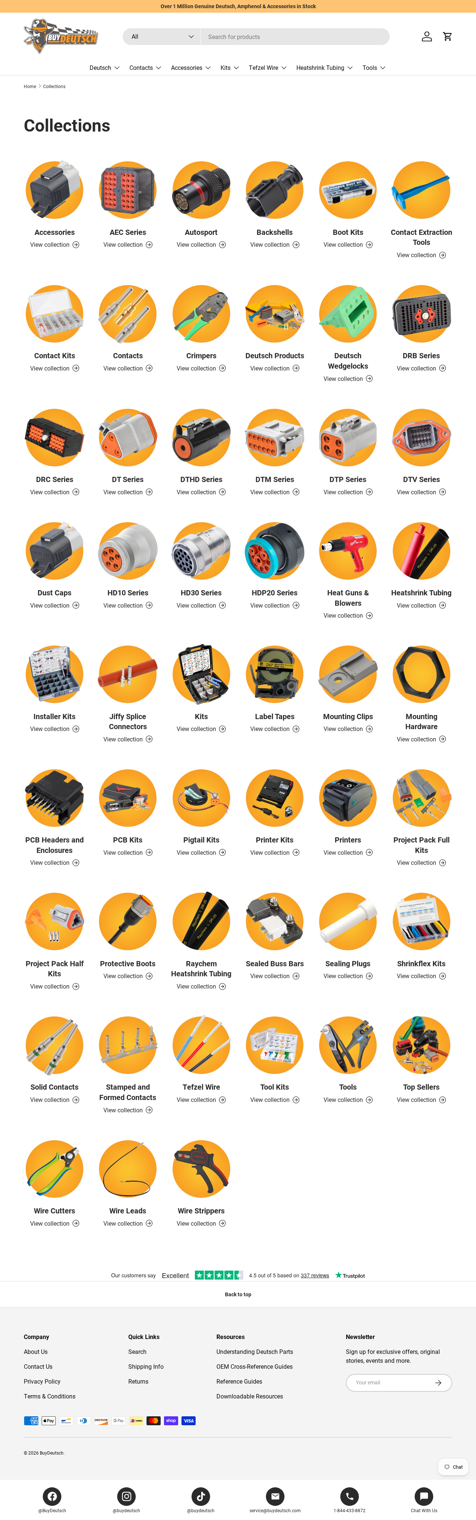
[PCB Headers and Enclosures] (54, 798)
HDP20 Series (275, 592)
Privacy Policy (42, 1381)
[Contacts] (127, 314)
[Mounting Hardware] (421, 674)
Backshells (275, 232)
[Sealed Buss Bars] (274, 921)
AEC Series (128, 232)
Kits (226, 67)
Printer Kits (274, 839)
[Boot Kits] (348, 190)
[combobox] (256, 36)
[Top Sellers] (421, 1045)
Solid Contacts (54, 1087)
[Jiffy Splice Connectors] (127, 674)
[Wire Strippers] (201, 1169)
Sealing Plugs (347, 963)
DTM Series (274, 479)
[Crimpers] (201, 314)
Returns (138, 1381)
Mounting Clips (348, 716)
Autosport (201, 232)
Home (30, 86)
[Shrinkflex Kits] (421, 921)
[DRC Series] (54, 437)
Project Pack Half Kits (55, 968)
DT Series (128, 479)
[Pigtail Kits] (201, 798)
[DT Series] (127, 437)
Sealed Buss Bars (275, 963)
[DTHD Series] (201, 437)
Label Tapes (275, 716)
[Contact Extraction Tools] (421, 190)
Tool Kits (274, 1087)
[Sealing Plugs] (348, 921)
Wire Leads (127, 1210)
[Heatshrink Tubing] (421, 551)
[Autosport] (201, 190)
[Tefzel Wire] (201, 1045)
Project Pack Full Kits (421, 845)
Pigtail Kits (201, 839)
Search (137, 1351)
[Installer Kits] (54, 674)
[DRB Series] (421, 314)
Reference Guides (239, 1381)
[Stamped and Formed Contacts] (127, 1045)
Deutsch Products (274, 355)
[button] (448, 36)
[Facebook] (52, 1496)
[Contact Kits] (54, 314)
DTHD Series (201, 479)
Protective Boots (127, 963)
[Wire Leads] (127, 1169)
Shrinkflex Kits (421, 963)
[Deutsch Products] (274, 314)
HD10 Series (127, 592)
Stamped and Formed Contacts (127, 1092)
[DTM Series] (274, 437)
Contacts (141, 67)
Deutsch (100, 67)
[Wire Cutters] (54, 1169)
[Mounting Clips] (348, 674)
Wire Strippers (201, 1210)
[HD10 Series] (127, 551)
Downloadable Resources (249, 1396)
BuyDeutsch (52, 1453)
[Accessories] (54, 190)
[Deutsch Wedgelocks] (348, 314)
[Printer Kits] (274, 798)
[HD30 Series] (201, 551)
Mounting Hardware (421, 721)
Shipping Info (146, 1366)
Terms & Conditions (49, 1396)
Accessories (186, 67)
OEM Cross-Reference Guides (254, 1366)
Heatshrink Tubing (320, 67)
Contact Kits (54, 355)
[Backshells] (274, 190)
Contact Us (38, 1366)
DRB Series (421, 355)
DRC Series (54, 479)
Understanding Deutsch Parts (254, 1351)
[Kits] (201, 674)
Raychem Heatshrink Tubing (201, 968)
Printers (348, 839)
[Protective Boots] (127, 921)
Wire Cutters (54, 1210)
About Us (36, 1351)
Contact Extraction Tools (421, 237)
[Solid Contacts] (54, 1045)
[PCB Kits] (127, 798)
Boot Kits (348, 232)
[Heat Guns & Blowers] (348, 551)
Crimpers (201, 355)
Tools (370, 67)
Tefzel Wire (263, 67)
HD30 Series (201, 592)
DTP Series (347, 479)
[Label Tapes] (274, 674)
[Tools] (348, 1045)
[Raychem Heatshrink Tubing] (201, 921)
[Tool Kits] (274, 1045)
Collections (54, 86)
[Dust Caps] (54, 551)
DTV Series (421, 479)
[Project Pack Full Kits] (421, 798)
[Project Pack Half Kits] (54, 921)
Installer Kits (54, 716)
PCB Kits (127, 839)
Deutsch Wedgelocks (348, 360)
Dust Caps (54, 592)
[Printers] (348, 798)
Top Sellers (421, 1087)
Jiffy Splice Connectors (128, 721)
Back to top (238, 1294)
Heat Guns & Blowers (348, 598)
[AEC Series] (127, 190)
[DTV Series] (421, 437)
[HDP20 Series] (274, 551)
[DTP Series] (348, 437)
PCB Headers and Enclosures (54, 845)
